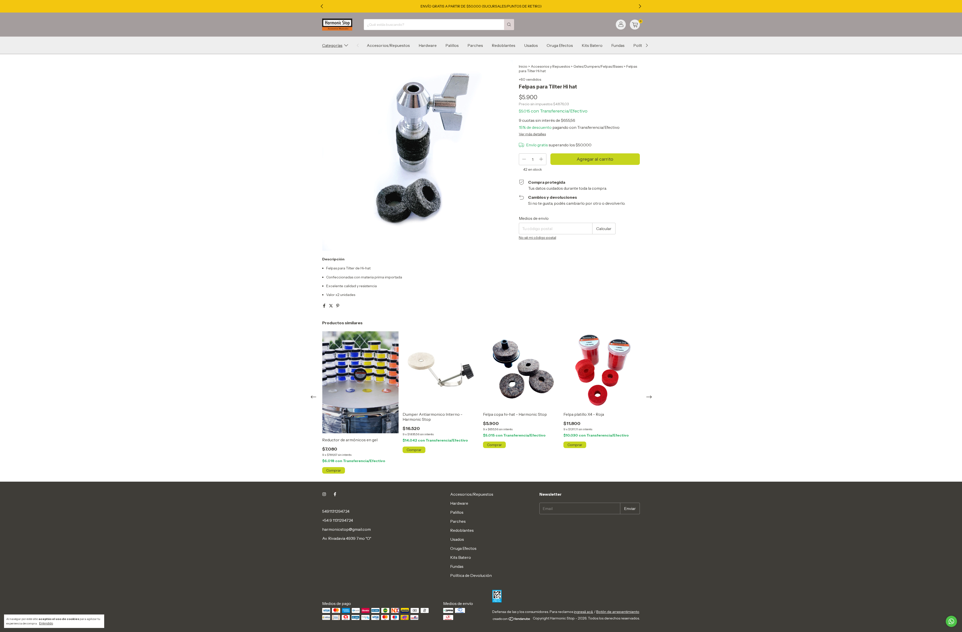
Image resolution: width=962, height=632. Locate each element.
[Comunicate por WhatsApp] (951, 621)
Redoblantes (503, 45)
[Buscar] (509, 24)
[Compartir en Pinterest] (338, 305)
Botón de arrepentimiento (617, 611)
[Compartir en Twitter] (331, 305)
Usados (531, 45)
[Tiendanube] (511, 619)
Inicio (523, 66)
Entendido (46, 623)
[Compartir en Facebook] (324, 305)
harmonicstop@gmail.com (346, 529)
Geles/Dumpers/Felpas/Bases (598, 66)
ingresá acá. (583, 611)
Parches (475, 45)
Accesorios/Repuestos (388, 45)
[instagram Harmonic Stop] (324, 494)
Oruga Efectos (560, 45)
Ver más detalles (532, 134)
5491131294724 (335, 511)
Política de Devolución (471, 575)
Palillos (452, 45)
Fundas (618, 45)
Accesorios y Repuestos (550, 66)
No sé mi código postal (537, 237)
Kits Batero (592, 45)
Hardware (428, 45)
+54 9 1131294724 (337, 520)
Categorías (332, 45)
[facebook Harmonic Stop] (335, 494)
